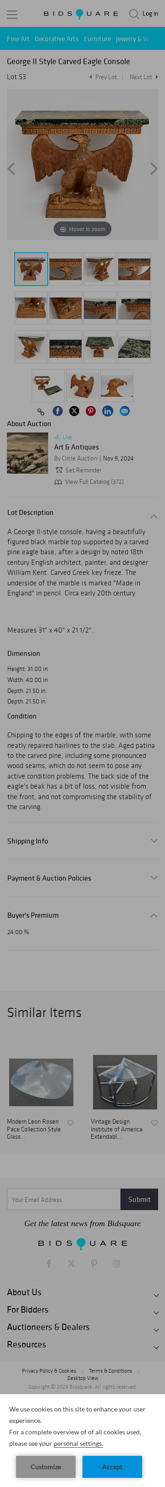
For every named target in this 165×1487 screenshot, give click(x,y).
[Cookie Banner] (82, 1440)
